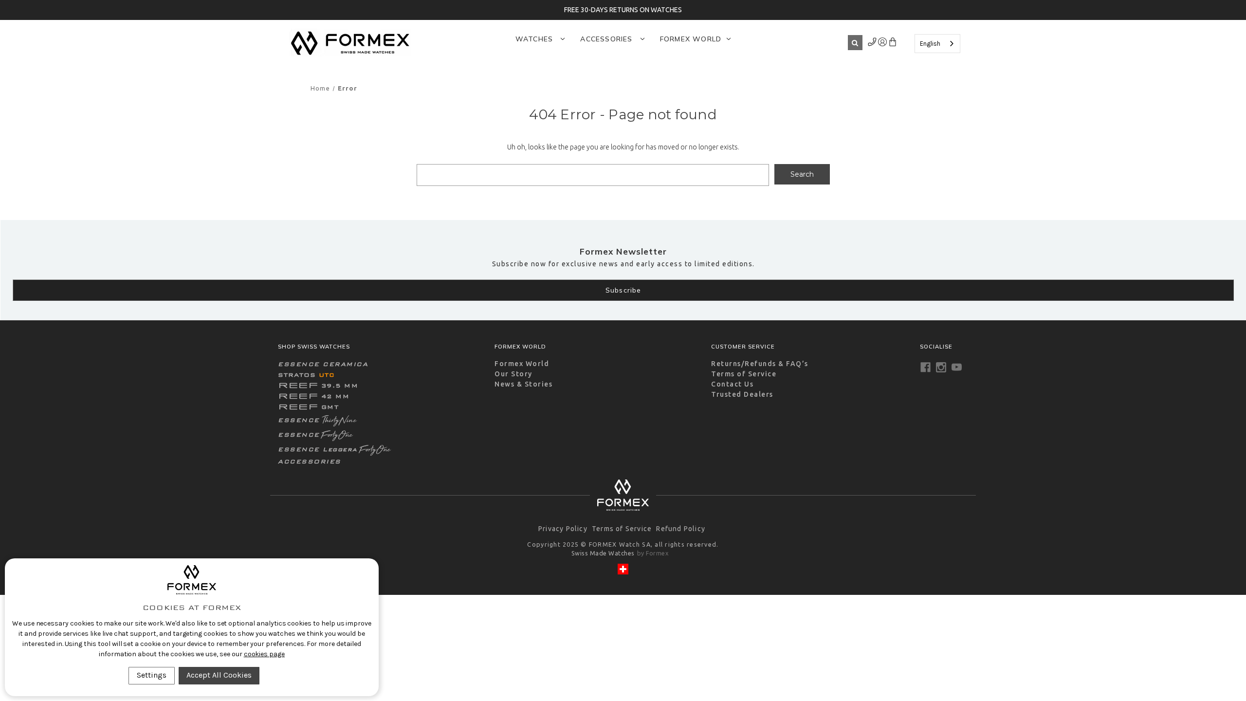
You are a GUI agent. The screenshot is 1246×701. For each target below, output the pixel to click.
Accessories (607, 39)
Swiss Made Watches (603, 553)
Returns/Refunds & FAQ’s (759, 364)
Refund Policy (680, 529)
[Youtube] (957, 367)
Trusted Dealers (742, 394)
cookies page (264, 654)
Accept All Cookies (219, 675)
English (930, 43)
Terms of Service (743, 374)
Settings (151, 675)
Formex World (690, 39)
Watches (535, 39)
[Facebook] (925, 367)
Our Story (513, 374)
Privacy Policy (562, 529)
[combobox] (937, 43)
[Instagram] (941, 367)
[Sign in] (872, 44)
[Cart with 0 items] (892, 44)
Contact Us (732, 384)
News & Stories (523, 384)
